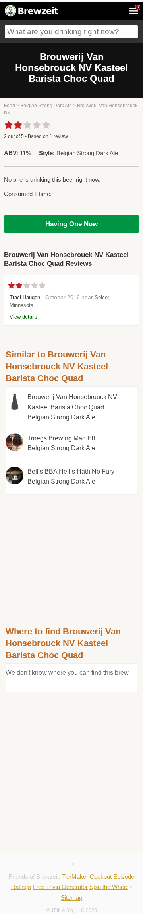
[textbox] (71, 31)
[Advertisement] (71, 550)
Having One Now (71, 224)
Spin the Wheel (108, 886)
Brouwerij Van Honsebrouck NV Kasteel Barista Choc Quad (72, 407)
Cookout (101, 876)
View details (23, 317)
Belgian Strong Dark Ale (46, 105)
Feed (9, 105)
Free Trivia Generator (60, 886)
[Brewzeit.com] (32, 15)
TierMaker (75, 876)
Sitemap (71, 897)
